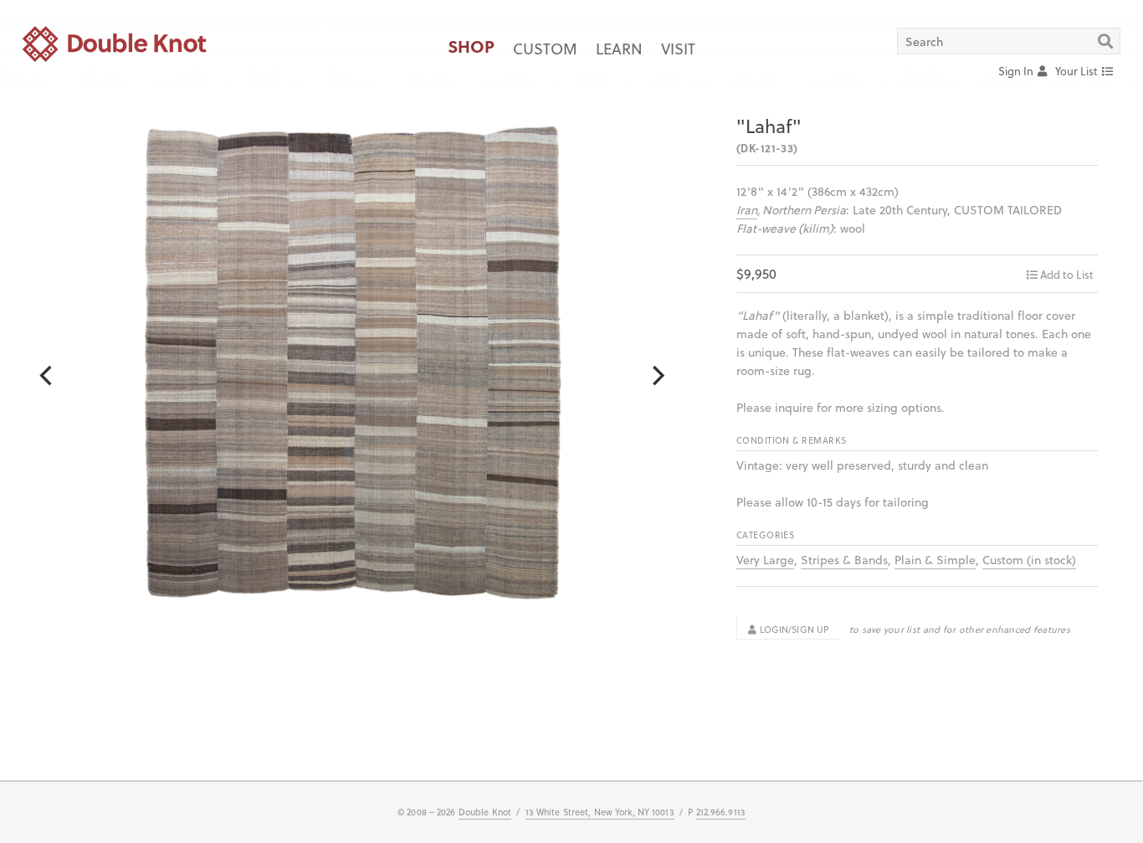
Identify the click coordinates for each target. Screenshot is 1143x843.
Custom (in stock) (1029, 559)
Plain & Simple (935, 559)
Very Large (765, 559)
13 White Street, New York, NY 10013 (599, 812)
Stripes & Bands (844, 559)
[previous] (47, 376)
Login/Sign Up (792, 629)
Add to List (1067, 274)
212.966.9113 (721, 812)
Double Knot (485, 812)
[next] (656, 376)
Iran (746, 209)
